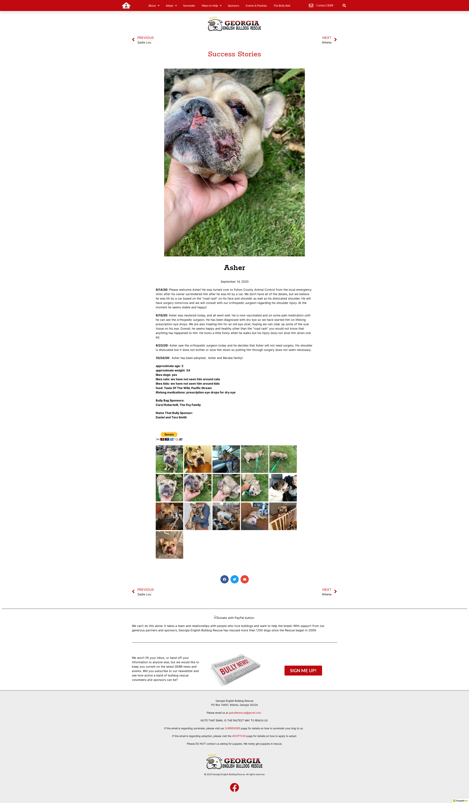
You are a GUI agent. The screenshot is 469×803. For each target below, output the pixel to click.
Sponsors (233, 5)
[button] (344, 6)
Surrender (189, 5)
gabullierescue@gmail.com (245, 712)
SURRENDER (232, 728)
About (152, 5)
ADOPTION (239, 736)
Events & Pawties (256, 5)
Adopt (169, 5)
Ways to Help (210, 5)
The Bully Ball (281, 5)
